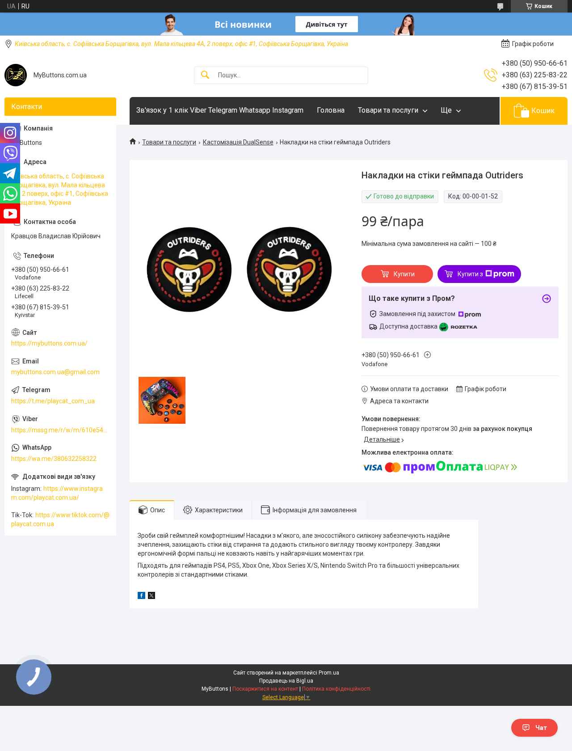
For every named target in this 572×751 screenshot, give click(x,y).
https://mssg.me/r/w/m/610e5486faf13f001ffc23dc (60, 430)
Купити (404, 274)
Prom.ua (329, 673)
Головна (331, 110)
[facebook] (141, 596)
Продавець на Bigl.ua (286, 681)
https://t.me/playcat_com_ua (53, 401)
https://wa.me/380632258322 (54, 458)
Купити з (470, 274)
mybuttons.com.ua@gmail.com (55, 372)
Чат (541, 727)
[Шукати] (205, 75)
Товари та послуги (388, 110)
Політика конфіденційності (336, 689)
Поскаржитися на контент (265, 689)
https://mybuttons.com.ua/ (49, 343)
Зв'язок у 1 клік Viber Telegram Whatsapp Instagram (219, 110)
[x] (151, 596)
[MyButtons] (15, 75)
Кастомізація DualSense (238, 142)
